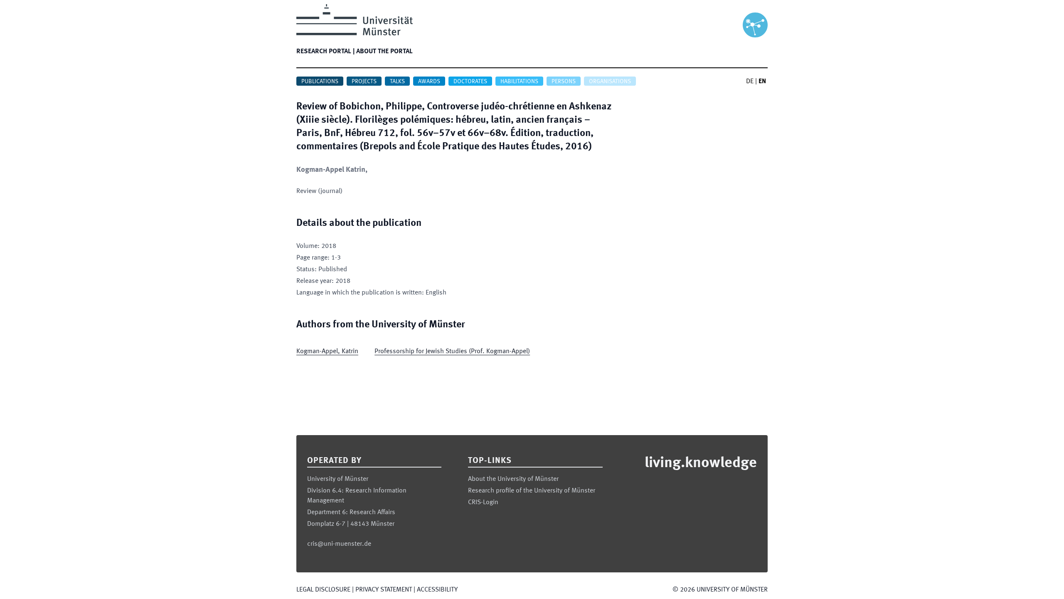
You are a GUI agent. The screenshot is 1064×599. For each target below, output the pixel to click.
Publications (319, 81)
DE (750, 81)
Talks (397, 81)
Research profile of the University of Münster (531, 491)
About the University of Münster (513, 479)
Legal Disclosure (323, 590)
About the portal (384, 51)
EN (762, 81)
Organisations (610, 81)
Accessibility (437, 590)
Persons (564, 81)
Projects (364, 81)
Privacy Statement (383, 590)
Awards (429, 81)
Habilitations (519, 81)
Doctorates (470, 81)
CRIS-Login (483, 502)
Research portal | (325, 51)
